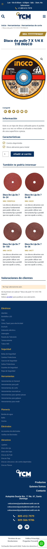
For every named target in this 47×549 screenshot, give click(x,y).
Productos (40, 482)
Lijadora (4, 445)
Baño (3, 418)
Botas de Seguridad (8, 354)
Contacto (41, 490)
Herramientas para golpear (11, 398)
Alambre (4, 313)
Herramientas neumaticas (10, 391)
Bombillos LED (6, 316)
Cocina (3, 421)
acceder (10, 297)
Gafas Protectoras (8, 364)
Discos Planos (6, 465)
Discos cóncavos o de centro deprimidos (16, 462)
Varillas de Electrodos (9, 435)
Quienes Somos (37, 486)
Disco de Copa (6, 452)
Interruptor (5, 334)
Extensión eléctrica (8, 330)
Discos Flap (5, 458)
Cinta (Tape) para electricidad (12, 323)
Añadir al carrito (22, 154)
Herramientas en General (10, 381)
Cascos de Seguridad (9, 361)
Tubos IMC (5, 344)
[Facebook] (27, 527)
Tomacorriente (6, 340)
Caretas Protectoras (8, 357)
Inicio (3, 25)
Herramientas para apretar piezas (13, 395)
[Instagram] (20, 527)
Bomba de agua (7, 414)
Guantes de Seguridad (9, 368)
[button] (41, 59)
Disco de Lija (6, 448)
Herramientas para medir (10, 402)
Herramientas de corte (32, 25)
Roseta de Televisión (9, 337)
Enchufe (4, 327)
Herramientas (14, 25)
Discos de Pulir (6, 455)
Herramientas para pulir (10, 384)
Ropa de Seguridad (8, 371)
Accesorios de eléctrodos (10, 431)
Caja (3, 320)
